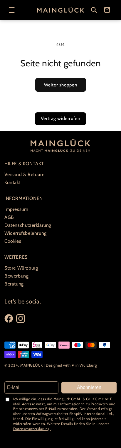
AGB (9, 217)
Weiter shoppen (60, 85)
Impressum (16, 209)
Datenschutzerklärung (27, 225)
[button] (11, 10)
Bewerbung (16, 276)
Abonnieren (89, 387)
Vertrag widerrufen (60, 118)
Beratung (14, 284)
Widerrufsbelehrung (25, 233)
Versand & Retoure (24, 174)
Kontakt (12, 182)
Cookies (12, 241)
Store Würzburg (21, 268)
